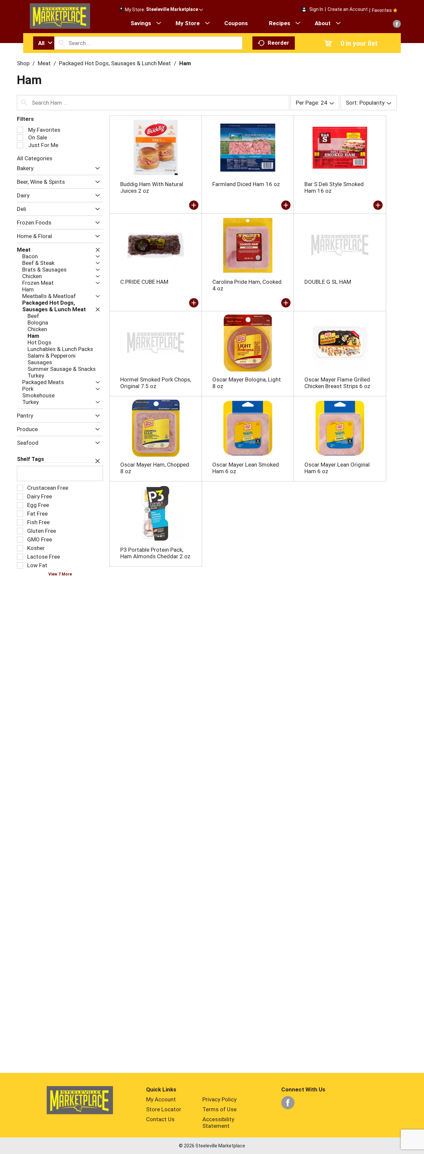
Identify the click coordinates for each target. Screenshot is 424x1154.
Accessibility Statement (218, 1122)
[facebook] (397, 24)
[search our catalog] (61, 43)
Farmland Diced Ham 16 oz (246, 184)
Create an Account (348, 9)
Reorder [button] (278, 42)
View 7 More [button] (60, 574)
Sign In (316, 9)
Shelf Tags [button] (30, 459)
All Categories (34, 158)
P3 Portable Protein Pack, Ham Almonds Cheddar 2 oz (155, 553)
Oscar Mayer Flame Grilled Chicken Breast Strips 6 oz (337, 382)
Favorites (382, 10)
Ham (185, 63)
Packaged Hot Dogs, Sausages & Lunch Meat (115, 63)
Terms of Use (219, 1109)
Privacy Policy (219, 1099)
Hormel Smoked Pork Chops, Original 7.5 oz (155, 382)
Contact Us (160, 1119)
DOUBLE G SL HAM (327, 281)
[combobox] (43, 43)
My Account (161, 1099)
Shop (23, 63)
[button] (174, 9)
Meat (44, 63)
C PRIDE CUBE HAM (144, 281)
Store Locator (163, 1109)
